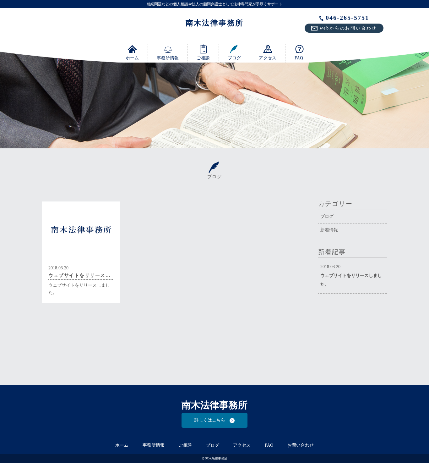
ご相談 (203, 58)
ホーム (132, 58)
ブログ (234, 58)
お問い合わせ (300, 445)
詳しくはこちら (212, 420)
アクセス (267, 58)
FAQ (299, 58)
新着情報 (329, 230)
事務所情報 (168, 58)
